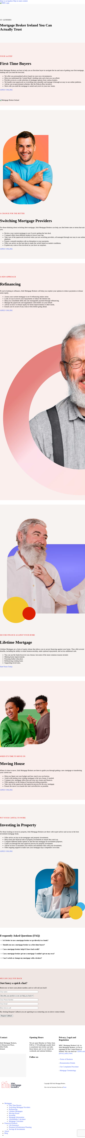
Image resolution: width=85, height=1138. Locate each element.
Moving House (14, 1113)
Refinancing (13, 1109)
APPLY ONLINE (6, 90)
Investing (12, 1115)
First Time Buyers (15, 1105)
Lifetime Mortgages (16, 1111)
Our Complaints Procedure (69, 1067)
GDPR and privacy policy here (72, 1052)
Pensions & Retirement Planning (20, 1127)
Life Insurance (14, 1125)
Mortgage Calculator (16, 1121)
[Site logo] (4, 3)
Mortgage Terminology (67, 1070)
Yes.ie (64, 1087)
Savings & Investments (17, 1129)
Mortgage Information (16, 1117)
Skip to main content (20, 1)
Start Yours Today (6, 667)
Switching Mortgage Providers (19, 1107)
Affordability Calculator (17, 1119)
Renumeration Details (67, 1063)
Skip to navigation (6, 1)
